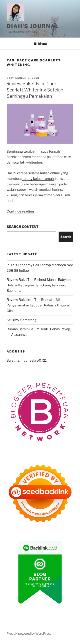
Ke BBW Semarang (21, 320)
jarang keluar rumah (38, 179)
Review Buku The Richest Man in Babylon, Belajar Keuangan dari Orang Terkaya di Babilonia (39, 285)
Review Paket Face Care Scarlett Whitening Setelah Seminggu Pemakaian (34, 90)
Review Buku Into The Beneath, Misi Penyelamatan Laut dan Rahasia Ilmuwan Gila (38, 305)
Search (65, 237)
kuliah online (50, 173)
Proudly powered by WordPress (29, 633)
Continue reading (20, 211)
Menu (42, 43)
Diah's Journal (33, 26)
